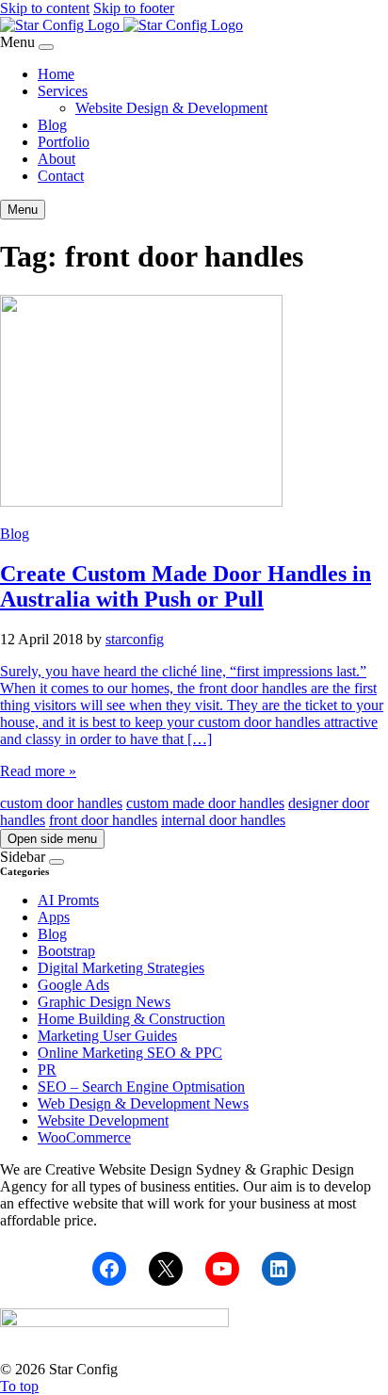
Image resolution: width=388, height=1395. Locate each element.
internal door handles (223, 820)
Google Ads (73, 985)
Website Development (103, 1120)
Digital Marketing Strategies (121, 968)
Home (56, 74)
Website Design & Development (171, 108)
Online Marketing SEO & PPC (130, 1053)
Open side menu (52, 839)
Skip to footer (133, 8)
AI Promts (68, 900)
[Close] (46, 47)
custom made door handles (205, 803)
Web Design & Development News (143, 1103)
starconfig (134, 639)
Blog (52, 125)
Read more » (38, 771)
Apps (54, 917)
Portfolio (63, 142)
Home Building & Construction (131, 1019)
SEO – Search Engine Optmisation (141, 1087)
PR (47, 1070)
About (56, 159)
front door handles (103, 820)
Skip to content (44, 8)
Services (63, 91)
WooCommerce (84, 1137)
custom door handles (61, 803)
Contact (61, 176)
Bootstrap (66, 951)
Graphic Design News (104, 1002)
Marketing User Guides (107, 1036)
